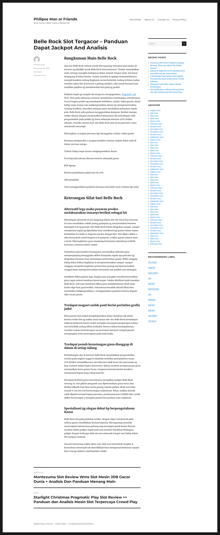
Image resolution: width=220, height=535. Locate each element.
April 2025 (154, 150)
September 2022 (156, 233)
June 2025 (154, 145)
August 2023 (155, 204)
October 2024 (155, 166)
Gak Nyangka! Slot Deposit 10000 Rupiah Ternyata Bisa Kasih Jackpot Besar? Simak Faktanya (167, 79)
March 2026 (155, 121)
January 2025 (155, 158)
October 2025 (155, 134)
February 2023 (156, 220)
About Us (149, 19)
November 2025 (156, 132)
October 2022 (155, 231)
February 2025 (156, 156)
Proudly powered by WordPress (81, 524)
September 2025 (156, 137)
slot (149, 278)
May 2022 (154, 236)
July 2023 (154, 207)
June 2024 (154, 177)
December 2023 (156, 193)
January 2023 (155, 223)
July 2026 (154, 113)
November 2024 (156, 164)
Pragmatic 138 (129, 94)
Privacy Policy (179, 19)
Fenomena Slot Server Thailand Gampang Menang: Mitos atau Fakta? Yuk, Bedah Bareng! (167, 65)
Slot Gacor (38, 72)
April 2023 (154, 215)
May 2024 (154, 180)
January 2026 (155, 126)
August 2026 (155, 110)
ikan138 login (153, 289)
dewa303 (151, 300)
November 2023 (156, 196)
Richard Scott (39, 65)
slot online (152, 262)
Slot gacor (152, 321)
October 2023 (155, 199)
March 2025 (155, 153)
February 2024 (156, 188)
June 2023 (154, 209)
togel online (153, 273)
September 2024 (156, 169)
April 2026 (154, 118)
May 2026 (154, 116)
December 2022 (156, 225)
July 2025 (154, 142)
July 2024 (154, 175)
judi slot (151, 284)
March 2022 (155, 241)
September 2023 (156, 201)
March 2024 (155, 185)
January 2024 (155, 191)
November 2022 (156, 228)
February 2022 (156, 244)
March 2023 (155, 217)
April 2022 (154, 239)
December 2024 (156, 161)
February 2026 (156, 124)
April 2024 (154, 183)
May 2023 (154, 212)
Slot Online (135, 19)
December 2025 (156, 129)
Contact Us (163, 19)
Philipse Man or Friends (55, 19)
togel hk (151, 268)
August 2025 (155, 140)
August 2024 (155, 172)
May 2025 (154, 148)
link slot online (40, 75)
